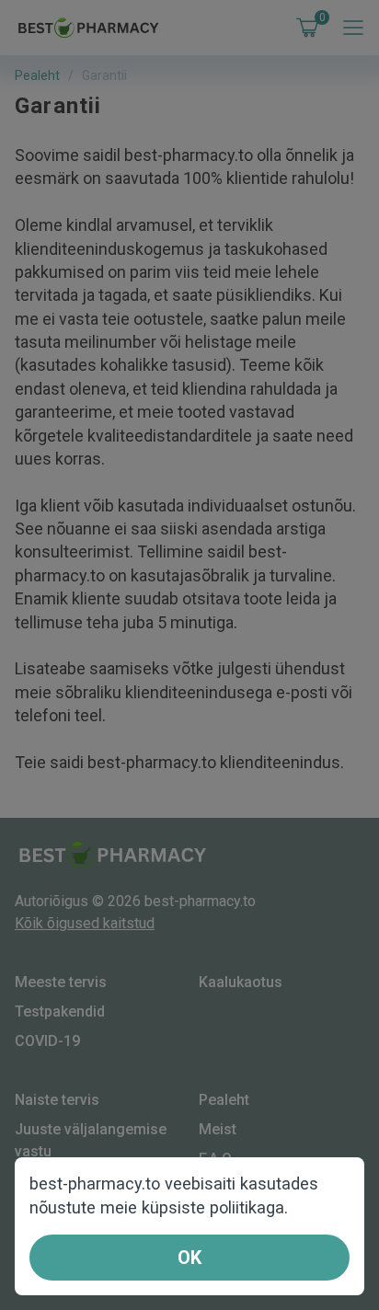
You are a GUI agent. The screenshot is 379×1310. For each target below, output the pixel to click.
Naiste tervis (57, 1100)
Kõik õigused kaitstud (85, 923)
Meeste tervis (61, 982)
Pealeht (37, 75)
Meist (217, 1129)
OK (189, 1258)
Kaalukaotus (240, 982)
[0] (304, 28)
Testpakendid (60, 1011)
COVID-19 (47, 1041)
